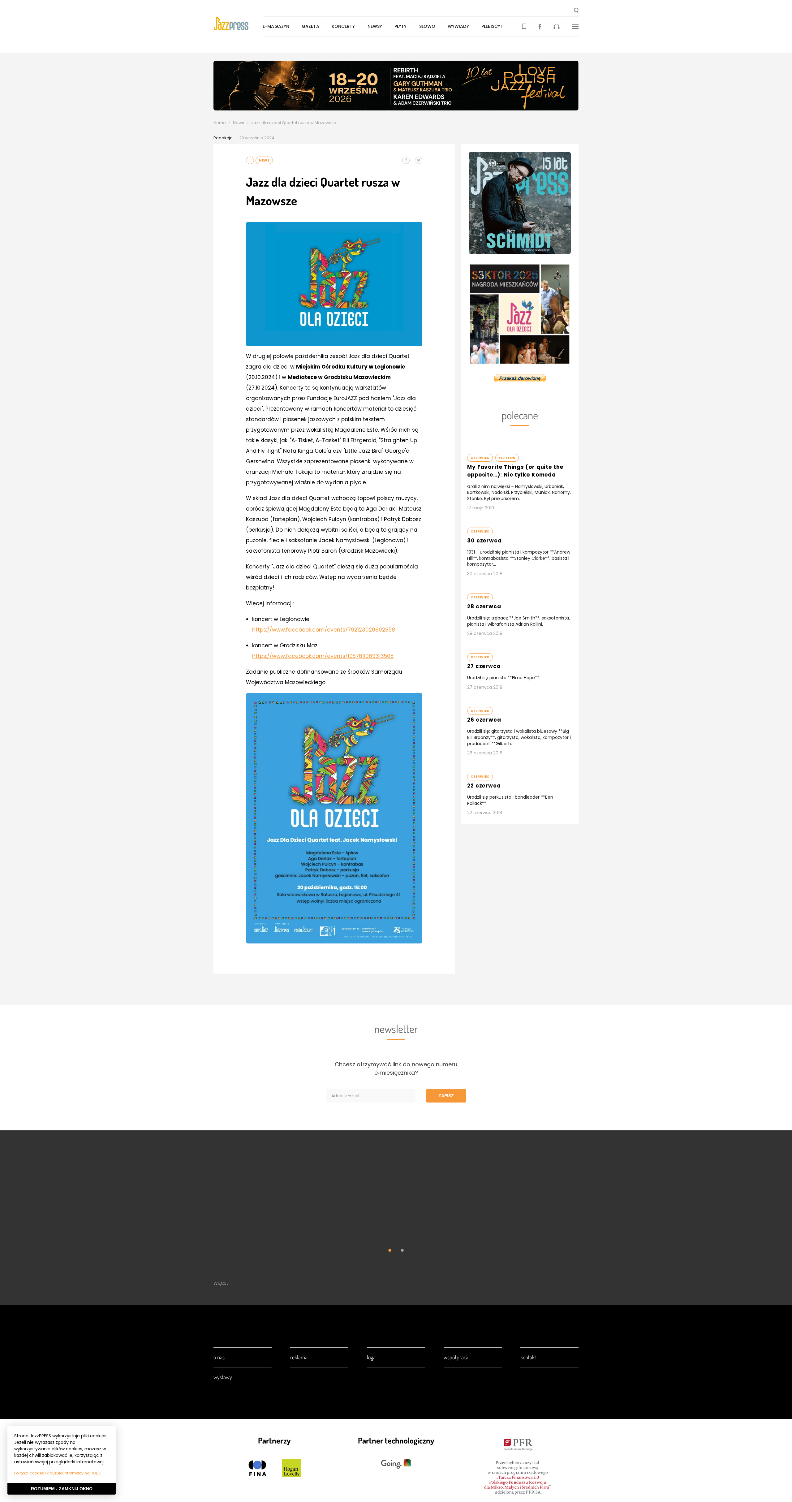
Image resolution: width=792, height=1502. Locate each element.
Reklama (299, 1357)
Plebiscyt (492, 26)
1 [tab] (390, 1251)
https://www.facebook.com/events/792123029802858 (323, 629)
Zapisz (446, 1095)
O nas (219, 1357)
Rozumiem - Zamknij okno (62, 1488)
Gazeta (310, 26)
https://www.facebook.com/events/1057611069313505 (323, 656)
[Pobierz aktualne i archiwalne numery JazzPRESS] (524, 26)
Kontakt (528, 1357)
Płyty (400, 26)
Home (219, 123)
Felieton (507, 457)
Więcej (221, 1283)
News (238, 123)
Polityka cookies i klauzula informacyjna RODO (57, 1473)
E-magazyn (276, 26)
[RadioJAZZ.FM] (556, 26)
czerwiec (480, 457)
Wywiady (458, 26)
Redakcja (223, 138)
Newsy (375, 26)
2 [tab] (402, 1251)
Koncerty (343, 26)
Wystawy (222, 1377)
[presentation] (238, 23)
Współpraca (456, 1357)
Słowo (427, 26)
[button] (576, 11)
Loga (371, 1357)
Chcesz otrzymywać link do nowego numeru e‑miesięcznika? (396, 1068)
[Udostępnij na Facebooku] (406, 160)
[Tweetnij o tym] (418, 160)
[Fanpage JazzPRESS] (540, 26)
